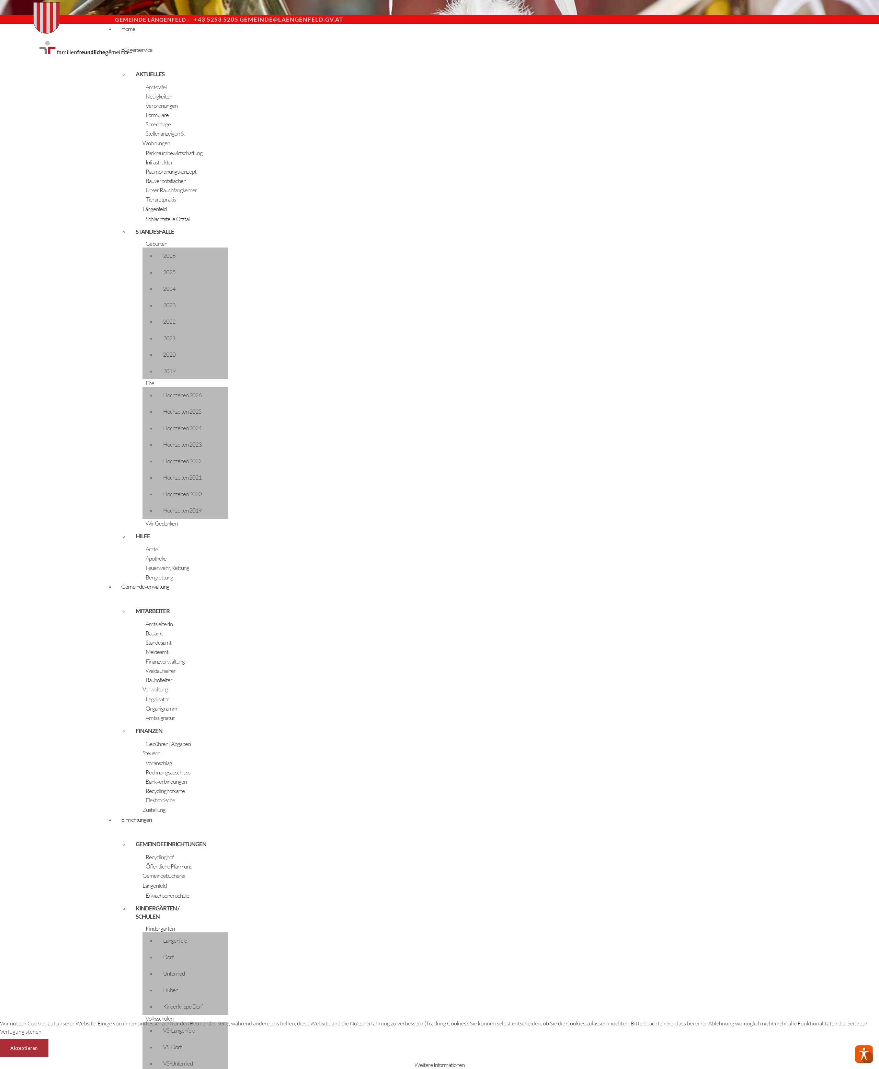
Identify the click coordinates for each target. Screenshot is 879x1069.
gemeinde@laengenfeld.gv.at (291, 19)
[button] (864, 1054)
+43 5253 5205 (216, 19)
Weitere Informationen (439, 1064)
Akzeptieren (24, 1048)
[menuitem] (309, 34)
